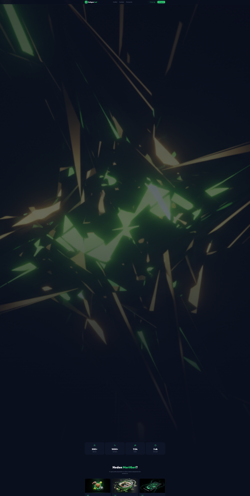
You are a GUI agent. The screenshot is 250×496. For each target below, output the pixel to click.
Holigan (92, 2)
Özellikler (115, 2)
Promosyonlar (129, 2)
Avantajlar (121, 2)
